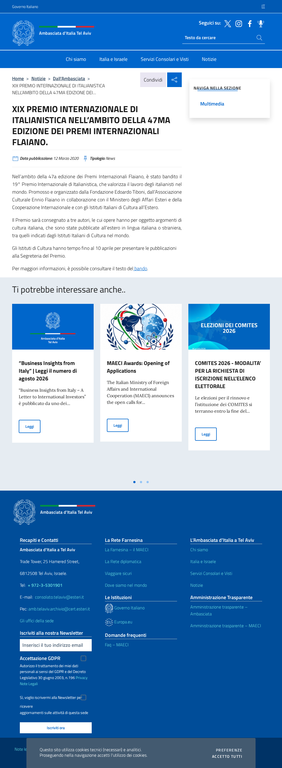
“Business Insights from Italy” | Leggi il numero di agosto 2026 (48, 371)
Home (18, 78)
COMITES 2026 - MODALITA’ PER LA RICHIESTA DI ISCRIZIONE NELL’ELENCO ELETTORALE (228, 374)
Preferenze (229, 750)
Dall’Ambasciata (69, 78)
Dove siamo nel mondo (126, 585)
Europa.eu (122, 621)
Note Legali (29, 683)
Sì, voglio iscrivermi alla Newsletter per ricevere (51, 698)
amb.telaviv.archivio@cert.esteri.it (59, 608)
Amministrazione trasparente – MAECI (225, 625)
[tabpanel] (53, 390)
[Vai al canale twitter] (226, 23)
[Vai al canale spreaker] (259, 23)
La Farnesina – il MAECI (126, 549)
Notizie (38, 78)
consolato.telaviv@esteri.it (59, 597)
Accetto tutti (227, 756)
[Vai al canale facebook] (248, 23)
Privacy (82, 677)
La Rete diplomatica (123, 561)
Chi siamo (199, 549)
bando (140, 268)
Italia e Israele (203, 561)
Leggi (32, 426)
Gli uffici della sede (37, 620)
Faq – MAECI (117, 644)
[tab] (134, 482)
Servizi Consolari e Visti (211, 573)
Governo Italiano (25, 6)
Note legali (24, 749)
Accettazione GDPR (40, 658)
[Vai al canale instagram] (237, 23)
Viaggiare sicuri (118, 573)
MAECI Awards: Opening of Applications (138, 367)
